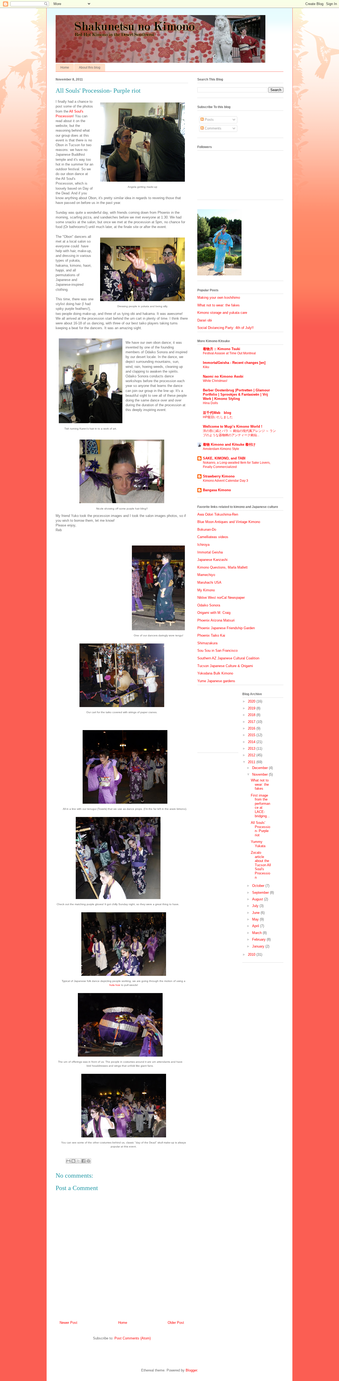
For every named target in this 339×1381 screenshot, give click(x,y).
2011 (252, 762)
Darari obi (204, 320)
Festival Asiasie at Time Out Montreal (229, 353)
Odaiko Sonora (208, 605)
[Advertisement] (223, 720)
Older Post (176, 1323)
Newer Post (68, 1323)
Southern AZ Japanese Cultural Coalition (228, 658)
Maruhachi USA (209, 582)
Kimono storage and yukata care (222, 313)
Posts (209, 120)
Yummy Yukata (258, 844)
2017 (252, 722)
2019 (252, 708)
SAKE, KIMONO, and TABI (224, 458)
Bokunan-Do (206, 529)
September (261, 893)
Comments (212, 128)
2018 (252, 715)
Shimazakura (207, 643)
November (260, 774)
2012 (252, 755)
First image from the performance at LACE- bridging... (260, 805)
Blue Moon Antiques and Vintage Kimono (228, 522)
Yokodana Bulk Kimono (215, 673)
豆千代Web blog (217, 413)
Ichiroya (203, 545)
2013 (252, 748)
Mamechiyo (206, 575)
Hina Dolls (210, 403)
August (258, 899)
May (256, 919)
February (259, 939)
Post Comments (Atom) (132, 1338)
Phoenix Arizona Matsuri (216, 620)
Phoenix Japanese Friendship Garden (226, 628)
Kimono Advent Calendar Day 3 (225, 480)
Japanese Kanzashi (212, 560)
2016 (252, 728)
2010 (252, 955)
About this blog (89, 67)
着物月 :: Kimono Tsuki (221, 349)
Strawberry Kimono (219, 476)
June (256, 913)
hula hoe (114, 985)
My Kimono (206, 590)
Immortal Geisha (210, 552)
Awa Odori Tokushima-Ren (217, 514)
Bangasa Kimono (217, 490)
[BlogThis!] (73, 1161)
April (256, 926)
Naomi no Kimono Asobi (223, 376)
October (258, 886)
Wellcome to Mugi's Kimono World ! (232, 426)
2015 (252, 735)
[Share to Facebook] (83, 1161)
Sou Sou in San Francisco (217, 650)
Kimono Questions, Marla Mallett (222, 567)
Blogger (191, 1370)
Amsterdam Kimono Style (221, 449)
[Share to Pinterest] (88, 1161)
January (258, 946)
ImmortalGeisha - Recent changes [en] (234, 363)
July (256, 906)
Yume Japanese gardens (216, 681)
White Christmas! (215, 381)
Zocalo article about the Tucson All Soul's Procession (261, 865)
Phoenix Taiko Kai (211, 635)
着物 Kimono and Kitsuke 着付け (229, 444)
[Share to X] (78, 1161)
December (260, 768)
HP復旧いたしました (218, 417)
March (257, 933)
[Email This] (68, 1161)
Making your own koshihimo (218, 298)
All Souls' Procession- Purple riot (260, 829)
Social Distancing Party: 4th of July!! (225, 328)
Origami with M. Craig (213, 613)
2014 (252, 742)
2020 (252, 701)
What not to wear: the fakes (218, 305)
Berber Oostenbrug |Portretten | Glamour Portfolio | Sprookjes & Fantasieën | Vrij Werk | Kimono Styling (236, 394)
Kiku (206, 367)
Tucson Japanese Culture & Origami (225, 666)
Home (64, 67)
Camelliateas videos (212, 537)
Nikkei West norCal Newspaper (221, 598)
